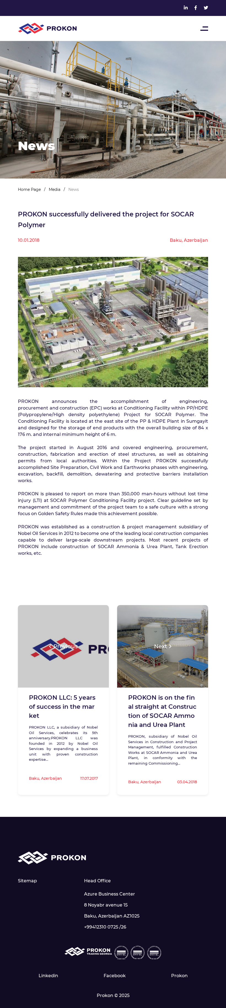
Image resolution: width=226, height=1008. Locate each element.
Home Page (30, 189)
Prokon (179, 975)
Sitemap (27, 880)
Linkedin (48, 975)
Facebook (115, 975)
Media (55, 189)
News (73, 189)
